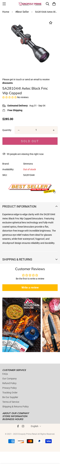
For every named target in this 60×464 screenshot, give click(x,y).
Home (5, 11)
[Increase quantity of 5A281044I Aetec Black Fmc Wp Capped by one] (54, 130)
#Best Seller (22, 11)
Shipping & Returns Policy (15, 406)
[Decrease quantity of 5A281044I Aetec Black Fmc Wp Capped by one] (18, 130)
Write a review (30, 287)
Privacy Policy (9, 388)
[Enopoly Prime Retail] (30, 4)
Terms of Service (10, 402)
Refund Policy (9, 383)
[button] (9, 97)
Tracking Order (10, 392)
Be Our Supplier (10, 397)
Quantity (6, 130)
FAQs (5, 374)
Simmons (28, 163)
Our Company (9, 378)
